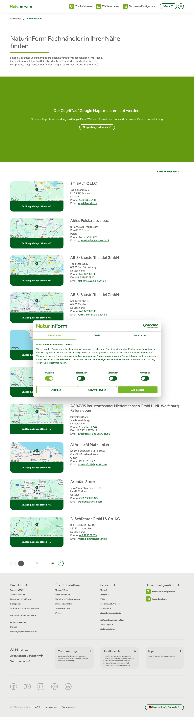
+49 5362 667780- (89, 427)
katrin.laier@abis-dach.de (92, 314)
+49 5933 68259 (88, 535)
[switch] (81, 378)
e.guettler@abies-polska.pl (93, 240)
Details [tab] (97, 335)
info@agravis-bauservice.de (94, 433)
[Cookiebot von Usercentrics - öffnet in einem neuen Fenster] (145, 326)
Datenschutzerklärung (150, 119)
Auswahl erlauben (97, 389)
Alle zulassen (137, 389)
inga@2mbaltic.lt (87, 203)
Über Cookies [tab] (139, 335)
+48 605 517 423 (88, 237)
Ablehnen (56, 389)
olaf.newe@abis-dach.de (92, 280)
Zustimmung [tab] (54, 335)
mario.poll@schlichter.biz (92, 538)
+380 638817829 (88, 498)
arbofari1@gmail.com (90, 501)
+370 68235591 (87, 200)
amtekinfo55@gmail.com (92, 464)
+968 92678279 (87, 461)
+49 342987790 (87, 274)
